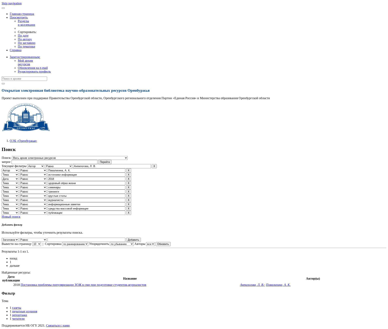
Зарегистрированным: (25, 57)
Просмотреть (19, 17)
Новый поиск (11, 216)
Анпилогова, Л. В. (252, 284)
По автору (25, 39)
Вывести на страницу (17, 244)
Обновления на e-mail (33, 68)
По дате (23, 35)
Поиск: (7, 157)
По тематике (26, 46)
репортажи (19, 315)
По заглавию (26, 43)
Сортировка (53, 244)
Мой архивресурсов (25, 62)
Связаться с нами (58, 325)
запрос (6, 161)
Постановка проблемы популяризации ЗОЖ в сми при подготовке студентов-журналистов (83, 284)
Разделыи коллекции (26, 22)
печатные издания (24, 311)
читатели (18, 318)
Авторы (139, 244)
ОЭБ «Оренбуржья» (23, 141)
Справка (15, 50)
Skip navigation (12, 3)
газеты (16, 307)
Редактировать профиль (34, 71)
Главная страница (22, 14)
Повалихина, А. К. (278, 284)
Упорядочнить (99, 244)
